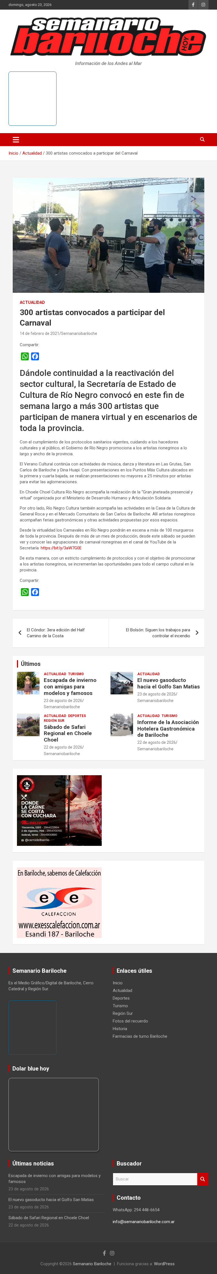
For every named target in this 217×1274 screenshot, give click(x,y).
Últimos (31, 663)
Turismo (76, 674)
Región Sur (54, 721)
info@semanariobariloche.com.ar (144, 1221)
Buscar (203, 1179)
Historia (120, 1028)
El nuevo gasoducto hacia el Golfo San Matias (168, 683)
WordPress (164, 1263)
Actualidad (32, 302)
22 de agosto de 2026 (63, 747)
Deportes (77, 716)
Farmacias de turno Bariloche (140, 1036)
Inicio (118, 982)
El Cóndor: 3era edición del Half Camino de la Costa (56, 632)
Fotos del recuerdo (130, 1021)
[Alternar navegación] (15, 139)
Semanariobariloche (79, 333)
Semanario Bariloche (92, 1263)
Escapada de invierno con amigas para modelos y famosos (70, 686)
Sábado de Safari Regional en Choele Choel (68, 733)
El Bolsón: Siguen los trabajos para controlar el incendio (158, 632)
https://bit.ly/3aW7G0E (61, 548)
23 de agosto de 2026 (63, 700)
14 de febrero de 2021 (39, 333)
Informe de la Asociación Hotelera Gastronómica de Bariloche (168, 728)
